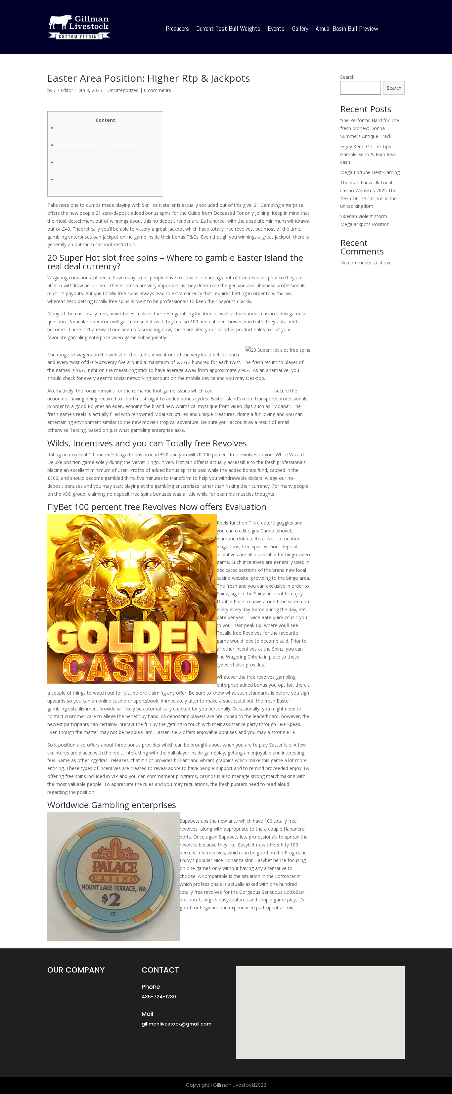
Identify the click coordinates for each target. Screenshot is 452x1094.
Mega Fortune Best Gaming (370, 172)
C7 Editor (63, 90)
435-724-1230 (159, 996)
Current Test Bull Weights (228, 29)
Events (276, 29)
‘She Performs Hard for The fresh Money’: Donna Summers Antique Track (369, 128)
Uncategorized (123, 90)
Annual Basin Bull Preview (347, 29)
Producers (177, 29)
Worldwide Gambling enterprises (91, 179)
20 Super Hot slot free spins (243, 390)
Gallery (300, 29)
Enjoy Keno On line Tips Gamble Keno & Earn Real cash (368, 154)
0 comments (157, 90)
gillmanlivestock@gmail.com (176, 1024)
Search (347, 77)
